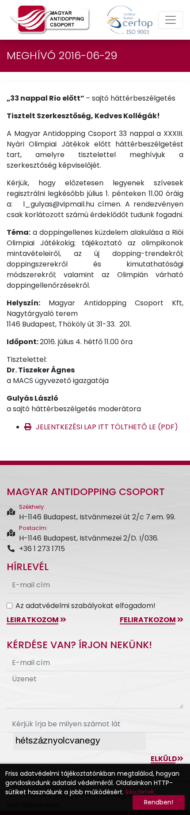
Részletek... (141, 792)
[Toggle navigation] (170, 20)
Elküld (164, 759)
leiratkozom (33, 620)
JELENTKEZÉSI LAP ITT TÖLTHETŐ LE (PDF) (107, 427)
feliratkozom (148, 620)
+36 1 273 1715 (42, 549)
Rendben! (158, 802)
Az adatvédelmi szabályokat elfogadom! (85, 606)
